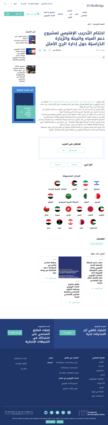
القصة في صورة (98, 391)
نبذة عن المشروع (46, 3)
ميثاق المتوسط (33, 3)
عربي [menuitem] (15, 3)
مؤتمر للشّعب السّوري (70, 388)
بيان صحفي (73, 150)
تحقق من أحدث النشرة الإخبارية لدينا (27, 112)
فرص (76, 14)
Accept (60, 422)
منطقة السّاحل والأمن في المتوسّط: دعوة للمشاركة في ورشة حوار (48, 267)
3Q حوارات (101, 383)
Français (58, 164)
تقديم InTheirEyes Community (67, 362)
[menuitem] (15, 3)
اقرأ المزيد (98, 288)
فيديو (101, 387)
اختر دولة (19, 14)
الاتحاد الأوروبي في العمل (69, 378)
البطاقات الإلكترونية (96, 379)
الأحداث (101, 366)
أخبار (89, 24)
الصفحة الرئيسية (99, 24)
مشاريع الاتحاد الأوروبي (69, 383)
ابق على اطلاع (31, 14)
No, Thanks (51, 422)
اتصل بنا (23, 3)
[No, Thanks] (105, 420)
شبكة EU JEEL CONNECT (69, 372)
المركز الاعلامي (84, 14)
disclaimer (8, 413)
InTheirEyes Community (69, 367)
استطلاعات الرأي (98, 396)
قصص (102, 374)
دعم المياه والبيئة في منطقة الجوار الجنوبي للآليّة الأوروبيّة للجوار (72, 101)
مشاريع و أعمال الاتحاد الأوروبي (49, 14)
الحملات (60, 14)
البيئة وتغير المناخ (96, 243)
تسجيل (68, 332)
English (74, 164)
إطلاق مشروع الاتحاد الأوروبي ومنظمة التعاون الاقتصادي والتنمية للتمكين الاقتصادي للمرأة (71, 291)
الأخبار (101, 362)
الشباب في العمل (69, 14)
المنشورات (100, 370)
